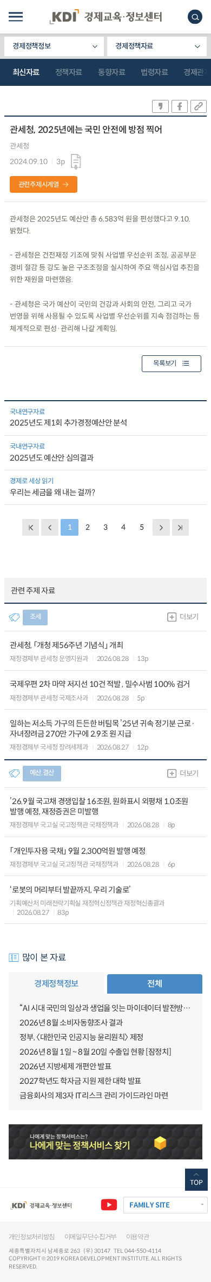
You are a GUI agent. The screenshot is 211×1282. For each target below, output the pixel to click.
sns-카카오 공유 (160, 106)
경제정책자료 (134, 46)
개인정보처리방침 (32, 1237)
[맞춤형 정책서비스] (106, 1141)
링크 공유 (198, 106)
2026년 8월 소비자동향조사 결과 (70, 1023)
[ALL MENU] (16, 17)
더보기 (189, 617)
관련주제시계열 (38, 184)
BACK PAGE (30, 527)
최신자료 (25, 72)
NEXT (161, 527)
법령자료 (154, 72)
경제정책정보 (31, 46)
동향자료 (111, 72)
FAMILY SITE (149, 1205)
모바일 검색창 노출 (195, 17)
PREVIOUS (49, 527)
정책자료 (68, 72)
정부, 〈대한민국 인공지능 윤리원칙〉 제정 (81, 1037)
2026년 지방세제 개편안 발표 (65, 1066)
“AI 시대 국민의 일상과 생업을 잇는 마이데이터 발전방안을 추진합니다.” (105, 1008)
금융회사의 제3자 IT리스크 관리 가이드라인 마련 (93, 1096)
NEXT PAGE (180, 527)
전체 (154, 984)
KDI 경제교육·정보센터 (105, 16)
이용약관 (137, 1237)
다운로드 (76, 162)
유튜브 (109, 1205)
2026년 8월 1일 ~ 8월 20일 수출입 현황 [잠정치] (95, 1052)
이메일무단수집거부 (90, 1237)
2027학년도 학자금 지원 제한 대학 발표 (80, 1081)
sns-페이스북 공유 (180, 106)
